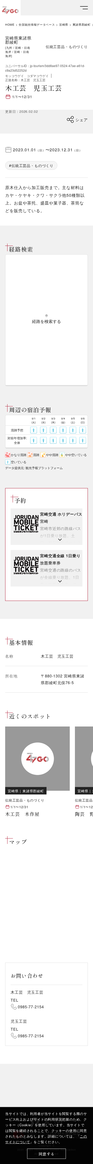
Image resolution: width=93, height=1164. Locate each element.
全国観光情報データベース (37, 24)
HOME (9, 24)
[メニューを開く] (84, 8)
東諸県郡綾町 (82, 24)
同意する (46, 1154)
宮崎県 (63, 24)
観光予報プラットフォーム (44, 467)
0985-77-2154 (31, 1006)
